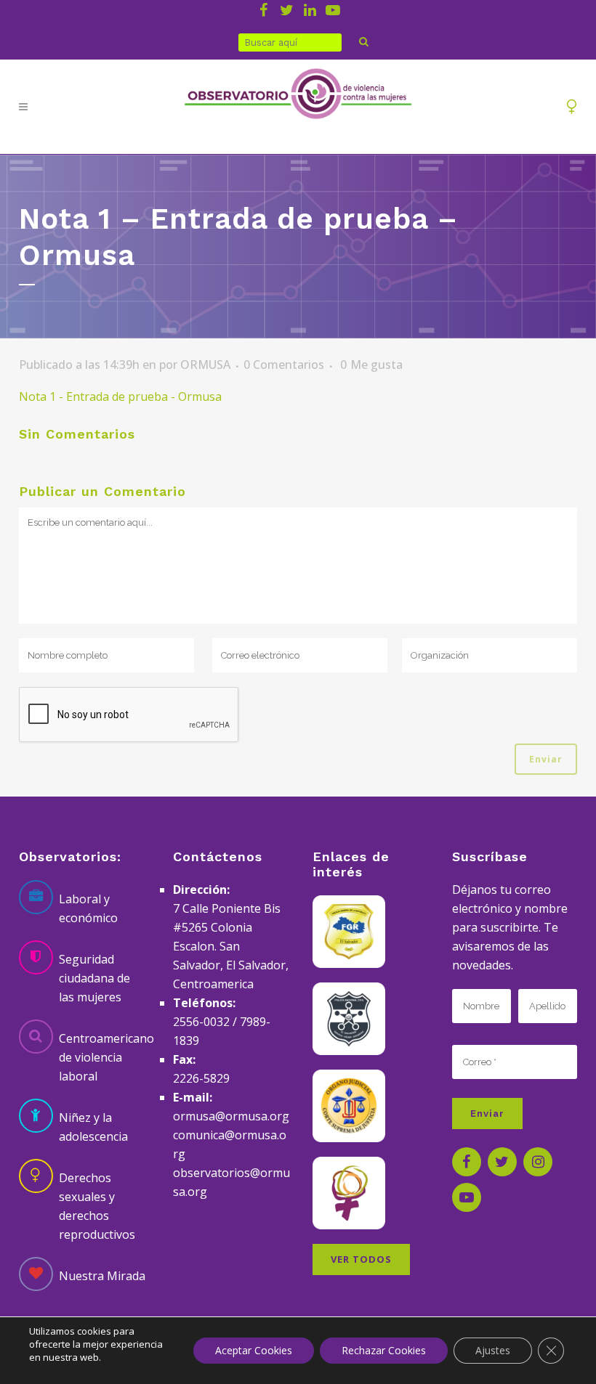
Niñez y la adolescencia (93, 1127)
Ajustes (492, 1350)
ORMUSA (205, 365)
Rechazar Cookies (384, 1350)
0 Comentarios (283, 365)
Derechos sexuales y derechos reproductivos (97, 1206)
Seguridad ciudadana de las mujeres (94, 978)
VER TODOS (361, 1259)
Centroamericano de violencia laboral (106, 1057)
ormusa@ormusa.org (231, 1116)
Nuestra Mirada (102, 1276)
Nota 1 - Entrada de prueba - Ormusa (120, 396)
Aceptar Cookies (253, 1350)
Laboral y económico (88, 908)
